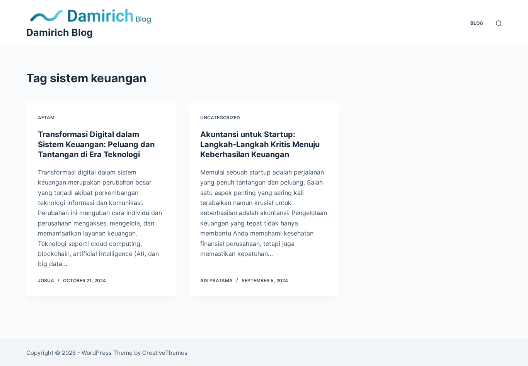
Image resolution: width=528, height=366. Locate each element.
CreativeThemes (164, 352)
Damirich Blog (59, 32)
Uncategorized (220, 117)
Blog (476, 23)
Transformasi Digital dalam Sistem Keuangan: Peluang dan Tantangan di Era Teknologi (96, 144)
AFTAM (46, 117)
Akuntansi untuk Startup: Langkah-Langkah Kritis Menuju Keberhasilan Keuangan (260, 144)
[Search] (499, 23)
